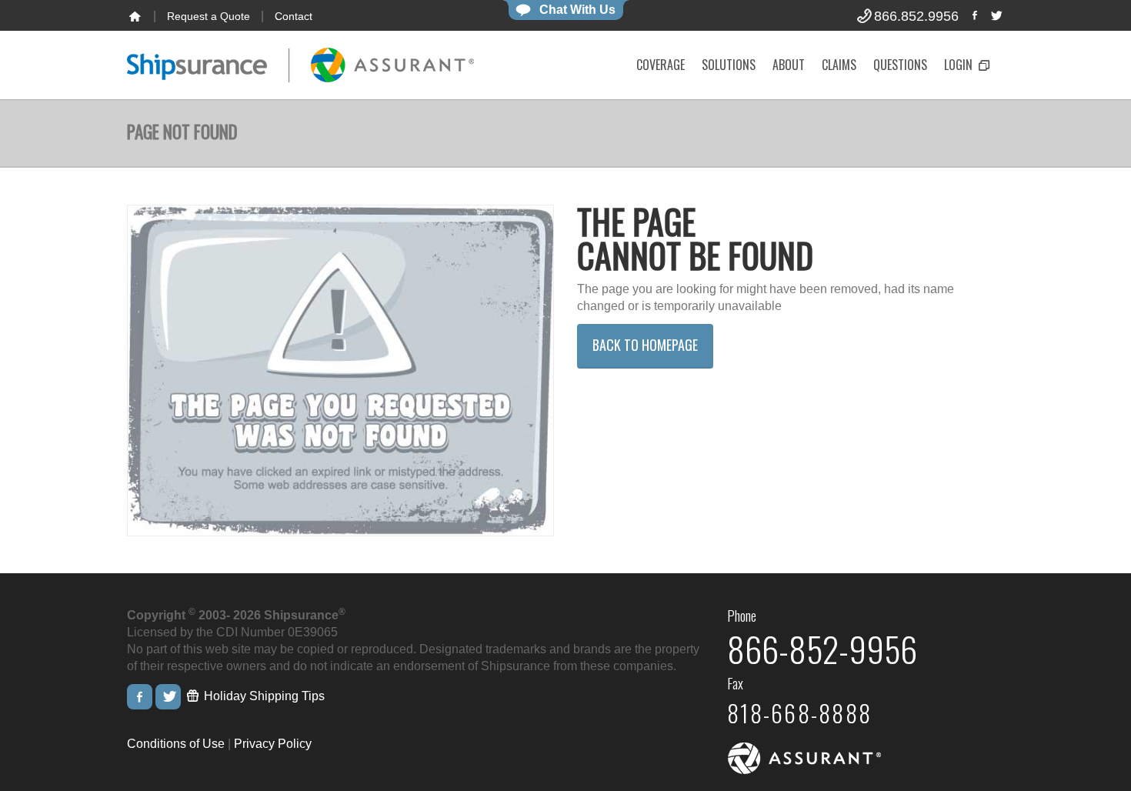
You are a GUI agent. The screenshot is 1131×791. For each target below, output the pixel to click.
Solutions (729, 64)
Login (960, 64)
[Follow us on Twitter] (995, 15)
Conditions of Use (176, 743)
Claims (839, 64)
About (788, 64)
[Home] (134, 16)
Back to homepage (645, 345)
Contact (293, 16)
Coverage (660, 64)
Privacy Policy (273, 743)
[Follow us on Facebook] (974, 15)
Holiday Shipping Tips (263, 696)
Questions (900, 64)
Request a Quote (208, 16)
